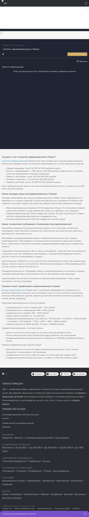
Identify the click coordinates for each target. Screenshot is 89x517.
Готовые (47, 471)
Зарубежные (48, 481)
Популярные (8, 471)
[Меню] (85, 3)
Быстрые (68, 494)
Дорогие (19, 438)
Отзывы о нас (7, 508)
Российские (76, 481)
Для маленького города (13, 481)
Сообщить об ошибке (62, 508)
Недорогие (7, 438)
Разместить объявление (77, 54)
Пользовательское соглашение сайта (21, 506)
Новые (5, 494)
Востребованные (61, 471)
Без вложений (62, 438)
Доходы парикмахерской (13, 290)
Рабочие (45, 494)
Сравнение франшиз (44, 508)
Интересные (16, 494)
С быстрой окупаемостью (14, 461)
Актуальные (56, 494)
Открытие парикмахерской (14, 161)
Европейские (63, 481)
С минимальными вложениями (39, 438)
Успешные (21, 471)
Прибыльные (35, 461)
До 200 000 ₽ (36, 448)
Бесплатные (8, 448)
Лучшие (46, 461)
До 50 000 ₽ (21, 448)
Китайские (7, 484)
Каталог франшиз (12, 383)
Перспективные (31, 494)
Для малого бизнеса (11, 498)
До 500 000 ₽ (66, 448)
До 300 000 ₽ (51, 448)
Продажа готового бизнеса (13, 45)
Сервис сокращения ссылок (24, 508)
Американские (33, 481)
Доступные (80, 494)
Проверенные (34, 471)
